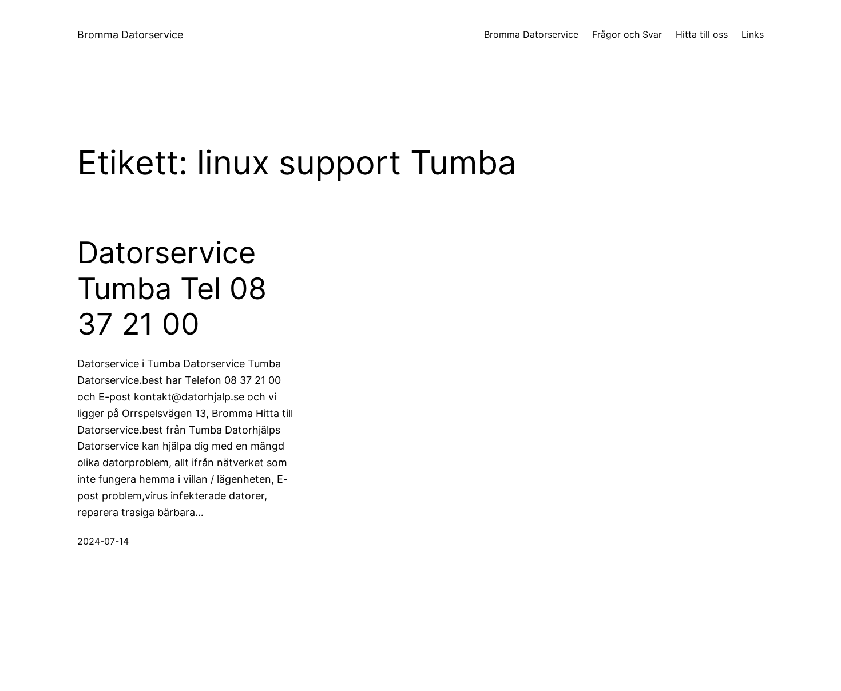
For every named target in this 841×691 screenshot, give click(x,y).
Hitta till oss (702, 34)
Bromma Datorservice (130, 35)
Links (752, 34)
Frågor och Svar (627, 34)
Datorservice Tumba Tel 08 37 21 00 (172, 288)
